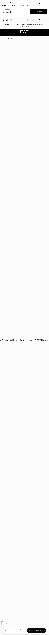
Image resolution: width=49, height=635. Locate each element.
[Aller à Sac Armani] (45, 19)
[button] (4, 622)
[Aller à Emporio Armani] (33, 19)
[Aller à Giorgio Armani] (26, 19)
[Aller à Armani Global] (7, 20)
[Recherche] (11, 630)
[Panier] (20, 630)
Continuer (38, 11)
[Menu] (5, 630)
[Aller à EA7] (39, 19)
